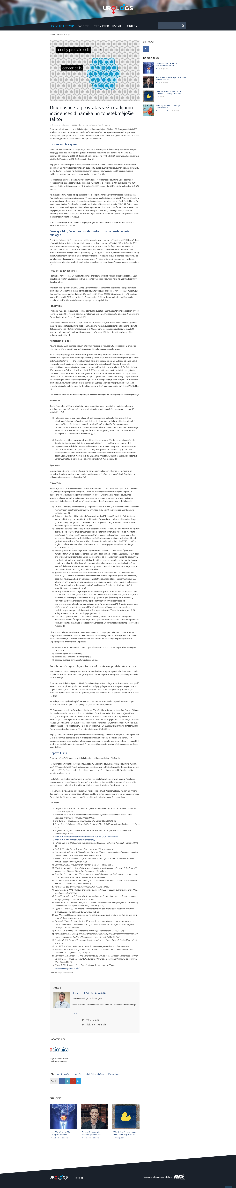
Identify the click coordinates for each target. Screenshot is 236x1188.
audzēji (78, 1074)
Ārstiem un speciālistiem (59, 125)
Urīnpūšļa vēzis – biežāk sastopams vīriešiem (60, 1133)
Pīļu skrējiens (113, 1074)
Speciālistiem (101, 26)
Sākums (52, 34)
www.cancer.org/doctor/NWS (67, 968)
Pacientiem (84, 26)
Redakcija (132, 26)
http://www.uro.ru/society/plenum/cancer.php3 (75, 840)
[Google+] (73, 1081)
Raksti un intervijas (62, 26)
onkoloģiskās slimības (94, 1074)
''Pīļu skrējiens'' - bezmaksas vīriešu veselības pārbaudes (124, 1133)
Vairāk (75, 1013)
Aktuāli (53, 1138)
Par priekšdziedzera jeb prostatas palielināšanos (91, 1133)
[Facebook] (62, 1081)
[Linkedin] (78, 1081)
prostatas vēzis (63, 1074)
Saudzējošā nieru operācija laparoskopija (168, 106)
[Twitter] (67, 1081)
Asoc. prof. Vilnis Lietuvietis (93, 125)
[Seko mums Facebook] (146, 49)
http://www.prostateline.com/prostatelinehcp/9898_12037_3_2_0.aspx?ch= (86, 836)
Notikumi (117, 26)
